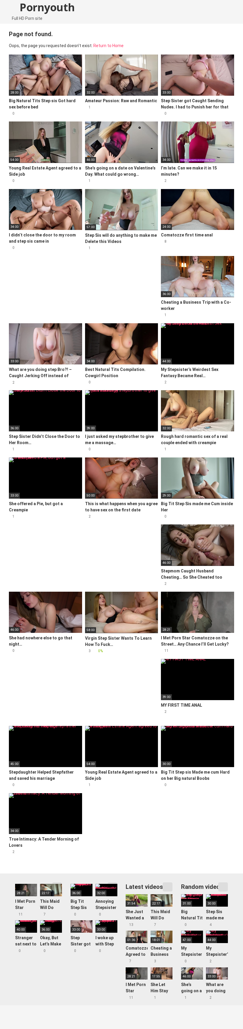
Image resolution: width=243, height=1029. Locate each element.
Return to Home (108, 45)
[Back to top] (223, 1011)
